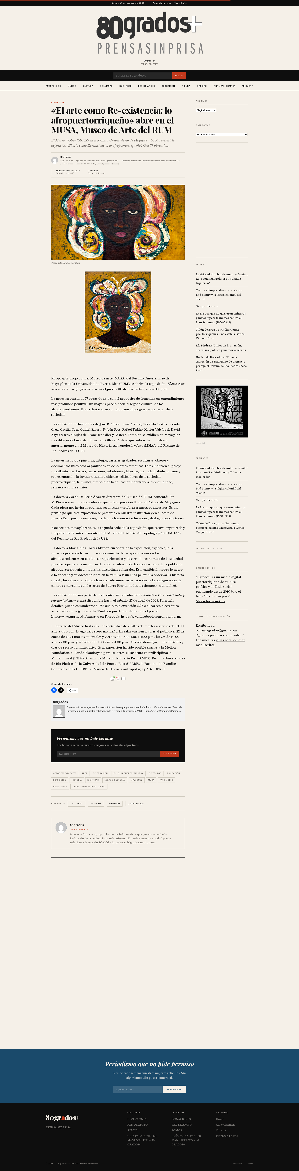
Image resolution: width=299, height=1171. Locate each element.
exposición (59, 780)
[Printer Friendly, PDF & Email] (118, 678)
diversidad (155, 773)
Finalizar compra (224, 86)
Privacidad (237, 1163)
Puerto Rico (53, 86)
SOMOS (132, 1130)
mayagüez (137, 780)
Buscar (179, 75)
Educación (173, 773)
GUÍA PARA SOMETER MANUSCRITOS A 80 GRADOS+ (142, 1140)
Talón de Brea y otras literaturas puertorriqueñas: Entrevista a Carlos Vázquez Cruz (220, 334)
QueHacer (125, 86)
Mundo (72, 86)
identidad (93, 780)
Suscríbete (180, 3)
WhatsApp (114, 803)
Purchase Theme (227, 1135)
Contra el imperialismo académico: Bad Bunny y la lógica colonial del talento (219, 295)
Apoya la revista (162, 3)
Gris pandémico (207, 306)
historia (77, 780)
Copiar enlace (135, 803)
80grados (65, 157)
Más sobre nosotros (210, 601)
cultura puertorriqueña (128, 773)
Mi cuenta (248, 86)
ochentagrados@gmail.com (216, 630)
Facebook (96, 803)
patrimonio (166, 780)
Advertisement (225, 1124)
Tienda (186, 86)
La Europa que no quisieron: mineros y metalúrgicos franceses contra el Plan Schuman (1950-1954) (221, 318)
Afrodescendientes (64, 773)
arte (84, 773)
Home (220, 1119)
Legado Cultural (115, 780)
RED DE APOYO (146, 86)
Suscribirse (169, 754)
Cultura (88, 86)
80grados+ (57, 102)
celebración (100, 773)
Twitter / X (76, 803)
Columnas (106, 86)
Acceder (249, 1163)
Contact (221, 1130)
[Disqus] (118, 906)
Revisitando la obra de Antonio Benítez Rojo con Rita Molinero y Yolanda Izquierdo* (222, 279)
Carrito (202, 86)
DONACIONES (137, 1119)
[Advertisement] (222, 200)
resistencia (60, 787)
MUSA (151, 780)
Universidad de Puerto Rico (89, 787)
